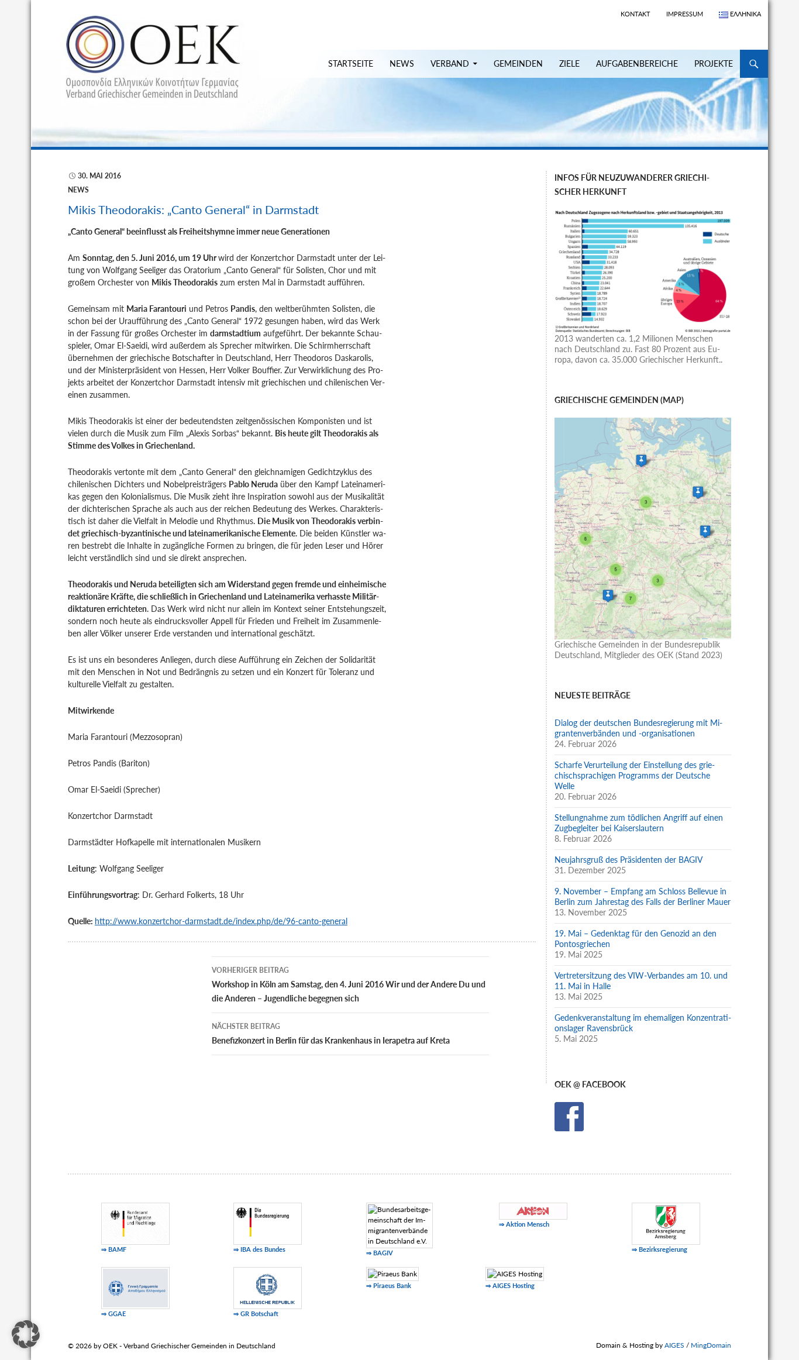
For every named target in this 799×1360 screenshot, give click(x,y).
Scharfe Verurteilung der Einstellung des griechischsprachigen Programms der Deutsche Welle (635, 775)
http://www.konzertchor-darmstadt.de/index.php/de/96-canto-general (221, 921)
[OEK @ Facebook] (569, 1116)
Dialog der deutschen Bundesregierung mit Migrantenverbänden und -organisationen (638, 728)
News (402, 63)
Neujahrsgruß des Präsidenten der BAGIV (628, 860)
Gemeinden (518, 63)
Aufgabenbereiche (637, 63)
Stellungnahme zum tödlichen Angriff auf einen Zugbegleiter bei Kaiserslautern (639, 822)
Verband (450, 63)
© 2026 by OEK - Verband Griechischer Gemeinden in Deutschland (171, 1345)
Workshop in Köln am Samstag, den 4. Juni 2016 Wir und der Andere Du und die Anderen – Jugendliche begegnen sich (348, 984)
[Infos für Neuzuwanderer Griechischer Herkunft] (643, 270)
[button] (25, 1334)
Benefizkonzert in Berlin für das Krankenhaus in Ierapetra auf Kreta (331, 1033)
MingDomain (711, 1345)
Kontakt (635, 14)
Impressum (684, 14)
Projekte (713, 63)
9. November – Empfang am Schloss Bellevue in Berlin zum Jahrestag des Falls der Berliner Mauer (643, 896)
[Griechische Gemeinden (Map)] (643, 527)
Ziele (569, 63)
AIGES (674, 1345)
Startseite (350, 63)
